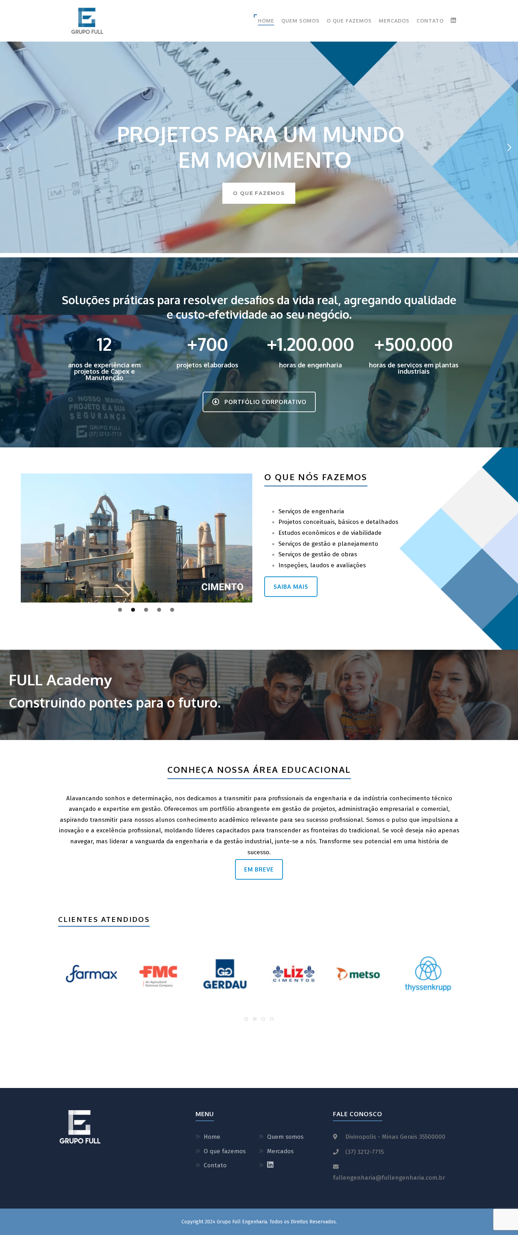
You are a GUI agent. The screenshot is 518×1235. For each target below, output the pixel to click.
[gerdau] (225, 974)
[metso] (360, 974)
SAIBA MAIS (290, 586)
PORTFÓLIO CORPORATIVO (265, 401)
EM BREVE (259, 869)
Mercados (394, 21)
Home (266, 21)
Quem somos (300, 21)
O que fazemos (349, 21)
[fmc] (158, 974)
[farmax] (91, 974)
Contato (430, 21)
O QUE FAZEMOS (259, 193)
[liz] (292, 974)
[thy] (427, 974)
